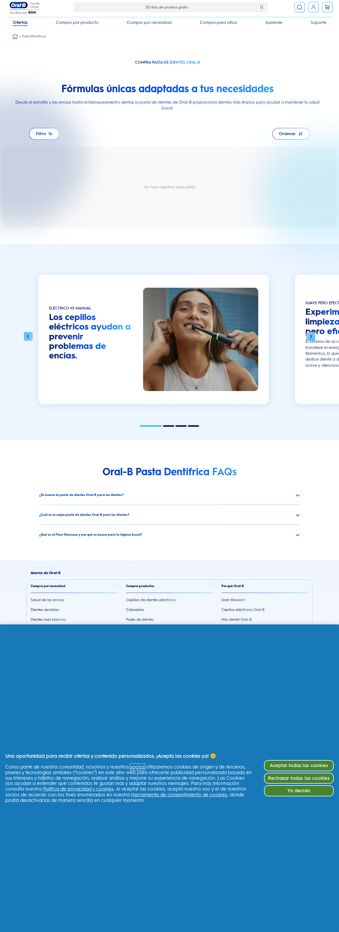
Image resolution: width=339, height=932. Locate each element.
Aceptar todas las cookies (299, 765)
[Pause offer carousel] (262, 7)
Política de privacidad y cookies (78, 789)
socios (137, 767)
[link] (313, 7)
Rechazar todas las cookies (299, 778)
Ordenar (287, 133)
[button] (28, 337)
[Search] (299, 7)
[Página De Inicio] (15, 36)
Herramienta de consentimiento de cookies (179, 795)
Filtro (41, 133)
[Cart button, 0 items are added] (327, 7)
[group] (153, 342)
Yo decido (299, 790)
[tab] (151, 426)
